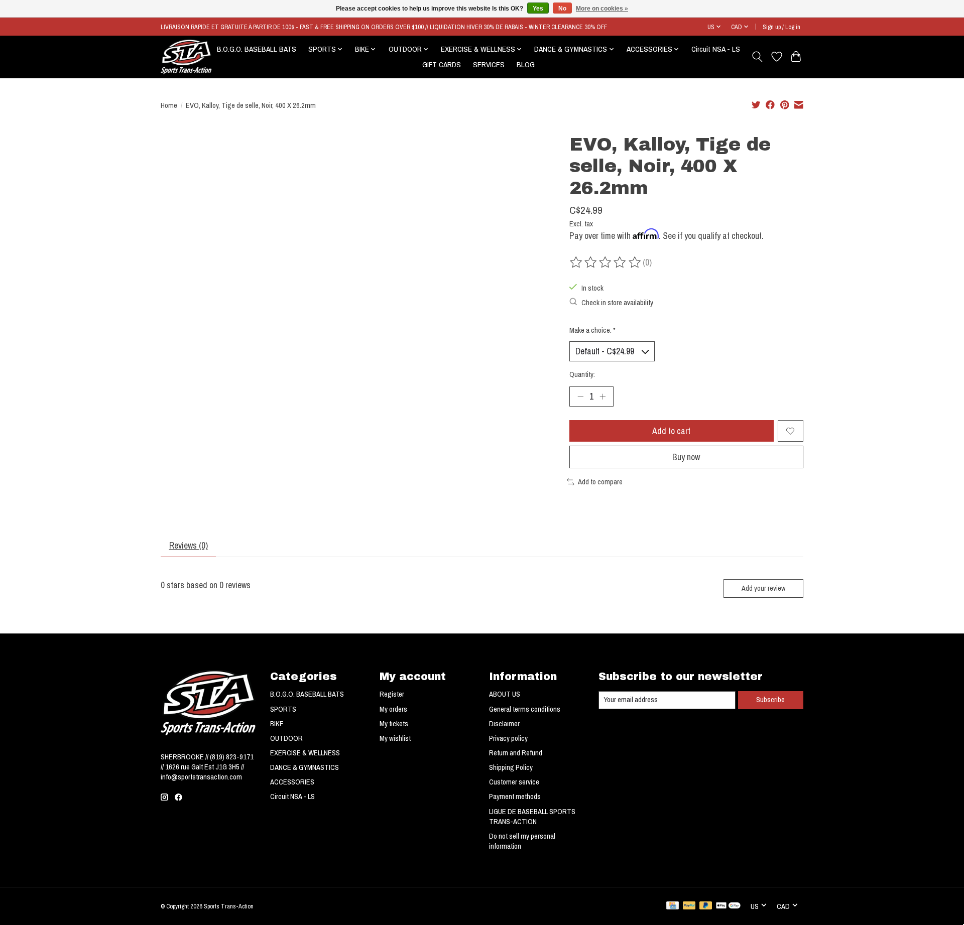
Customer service (514, 782)
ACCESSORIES (292, 782)
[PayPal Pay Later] (705, 906)
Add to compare (600, 482)
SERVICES (489, 64)
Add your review (763, 588)
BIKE (277, 724)
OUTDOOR (286, 738)
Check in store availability (617, 303)
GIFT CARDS (441, 64)
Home (169, 105)
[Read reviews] (606, 262)
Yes (538, 8)
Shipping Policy (511, 767)
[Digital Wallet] (728, 906)
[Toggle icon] (757, 57)
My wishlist (395, 738)
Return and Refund (515, 753)
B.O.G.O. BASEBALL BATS (256, 49)
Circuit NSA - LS (715, 49)
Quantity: (582, 374)
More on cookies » (602, 8)
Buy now (686, 457)
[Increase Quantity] (602, 396)
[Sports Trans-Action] (186, 56)
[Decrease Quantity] (580, 396)
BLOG (526, 64)
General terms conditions (524, 709)
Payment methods (515, 796)
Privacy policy (508, 738)
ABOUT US (504, 694)
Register (392, 694)
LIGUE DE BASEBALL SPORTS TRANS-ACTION (532, 817)
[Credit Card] (672, 906)
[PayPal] (689, 906)
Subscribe (770, 700)
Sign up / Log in (781, 27)
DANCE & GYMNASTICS (304, 767)
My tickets (394, 724)
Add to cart (671, 431)
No (562, 8)
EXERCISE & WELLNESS (305, 753)
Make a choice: (592, 330)
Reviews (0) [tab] (188, 545)
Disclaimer (504, 724)
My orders (393, 709)
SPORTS (283, 709)
